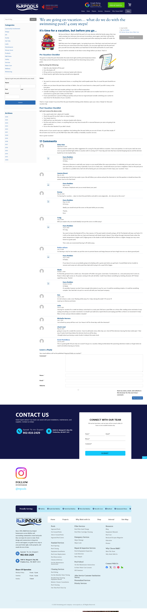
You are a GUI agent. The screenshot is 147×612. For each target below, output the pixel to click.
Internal (111, 519)
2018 (6, 141)
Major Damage (79, 540)
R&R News (8, 56)
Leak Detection (79, 554)
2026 (6, 117)
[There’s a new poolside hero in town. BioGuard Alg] (45, 478)
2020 (6, 135)
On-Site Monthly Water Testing (60, 575)
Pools (88, 11)
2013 (6, 157)
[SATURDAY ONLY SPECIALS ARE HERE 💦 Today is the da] (70, 478)
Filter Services (80, 526)
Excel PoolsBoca (63, 340)
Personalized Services (82, 580)
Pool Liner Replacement (58, 554)
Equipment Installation (58, 551)
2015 (6, 150)
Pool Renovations (56, 557)
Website (42, 386)
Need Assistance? (116, 5)
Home (83, 11)
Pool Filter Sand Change (82, 529)
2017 (6, 144)
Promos (108, 543)
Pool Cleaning (55, 585)
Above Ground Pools (57, 535)
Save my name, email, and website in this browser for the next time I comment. (129, 393)
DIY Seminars (79, 570)
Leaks (7, 44)
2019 (6, 138)
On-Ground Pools (56, 532)
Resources (107, 11)
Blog (107, 529)
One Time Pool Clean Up (58, 588)
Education (109, 540)
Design (7, 32)
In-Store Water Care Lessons (83, 567)
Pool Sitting (54, 572)
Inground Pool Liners (57, 537)
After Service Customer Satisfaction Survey (87, 576)
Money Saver (129, 32)
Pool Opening (55, 546)
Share (130, 37)
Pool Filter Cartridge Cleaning (84, 532)
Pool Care (109, 535)
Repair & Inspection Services (85, 548)
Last (22, 89)
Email (42, 380)
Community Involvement (12, 29)
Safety (7, 59)
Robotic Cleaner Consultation (60, 582)
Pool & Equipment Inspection (83, 551)
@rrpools (21, 488)
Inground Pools (55, 529)
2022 (6, 129)
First (6, 89)
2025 (6, 120)
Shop (128, 11)
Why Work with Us (83, 519)
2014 (6, 154)
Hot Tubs (7, 41)
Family (123, 32)
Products (7, 53)
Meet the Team (110, 551)
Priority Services (81, 583)
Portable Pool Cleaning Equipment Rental (58, 578)
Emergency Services (82, 537)
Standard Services (57, 543)
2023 (6, 126)
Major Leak (78, 543)
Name (42, 375)
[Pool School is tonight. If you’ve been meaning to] (119, 478)
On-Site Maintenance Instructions (57, 563)
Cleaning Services (57, 569)
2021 (6, 132)
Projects (94, 11)
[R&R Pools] (27, 7)
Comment (43, 356)
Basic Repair (78, 556)
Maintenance (9, 47)
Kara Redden (126, 30)
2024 (6, 123)
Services (100, 11)
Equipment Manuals (112, 532)
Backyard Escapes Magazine (114, 537)
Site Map (124, 519)
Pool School (79, 562)
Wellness (7, 68)
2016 (6, 147)
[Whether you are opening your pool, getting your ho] (95, 478)
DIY (120, 32)
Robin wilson (62, 248)
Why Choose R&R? (117, 11)
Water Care (136, 32)
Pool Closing (55, 548)
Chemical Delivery (56, 560)
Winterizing (8, 72)
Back (144, 457)
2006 (6, 160)
